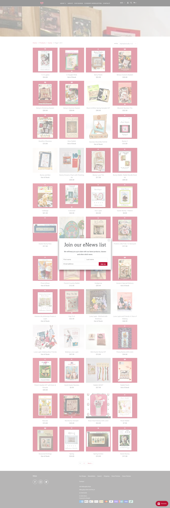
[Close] (109, 240)
